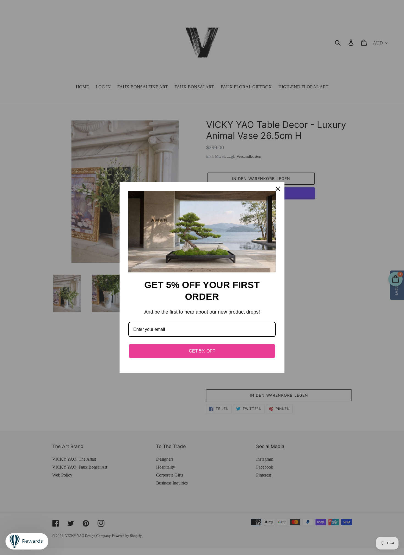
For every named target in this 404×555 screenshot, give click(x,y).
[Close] (277, 188)
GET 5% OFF (202, 351)
